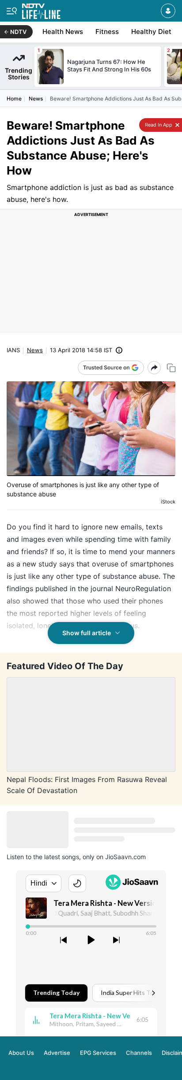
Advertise (57, 1052)
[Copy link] (171, 368)
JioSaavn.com (125, 856)
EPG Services (98, 1052)
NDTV (18, 31)
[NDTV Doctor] (41, 9)
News (36, 98)
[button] (168, 11)
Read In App (158, 125)
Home (14, 98)
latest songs (61, 856)
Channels (139, 1052)
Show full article (86, 633)
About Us (21, 1052)
